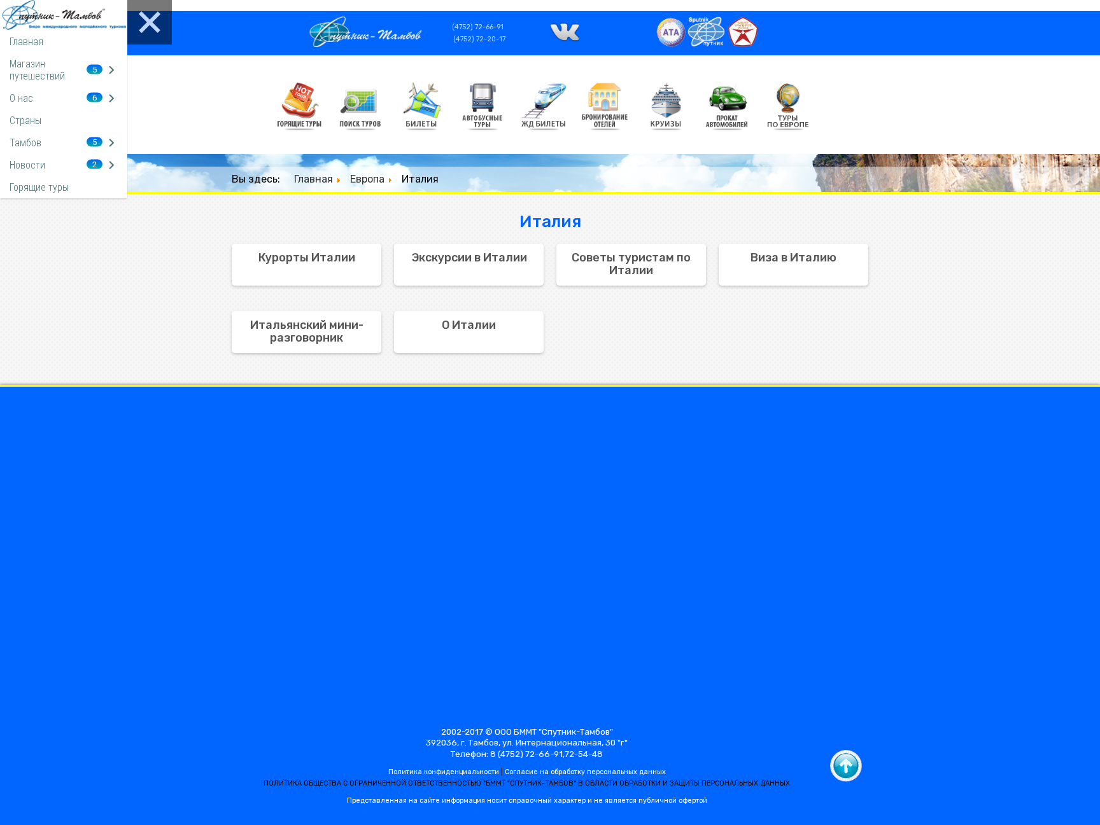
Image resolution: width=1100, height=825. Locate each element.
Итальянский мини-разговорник (306, 331)
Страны (25, 120)
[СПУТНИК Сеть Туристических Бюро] (707, 44)
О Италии (469, 325)
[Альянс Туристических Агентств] (671, 44)
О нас (21, 98)
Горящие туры (39, 187)
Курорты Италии (306, 258)
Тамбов (25, 143)
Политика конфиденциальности (443, 772)
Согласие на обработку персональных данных (585, 772)
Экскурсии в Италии (469, 258)
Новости (27, 165)
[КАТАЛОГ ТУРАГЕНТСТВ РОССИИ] (743, 44)
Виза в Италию (793, 258)
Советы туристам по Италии (631, 264)
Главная (26, 42)
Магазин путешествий (37, 70)
